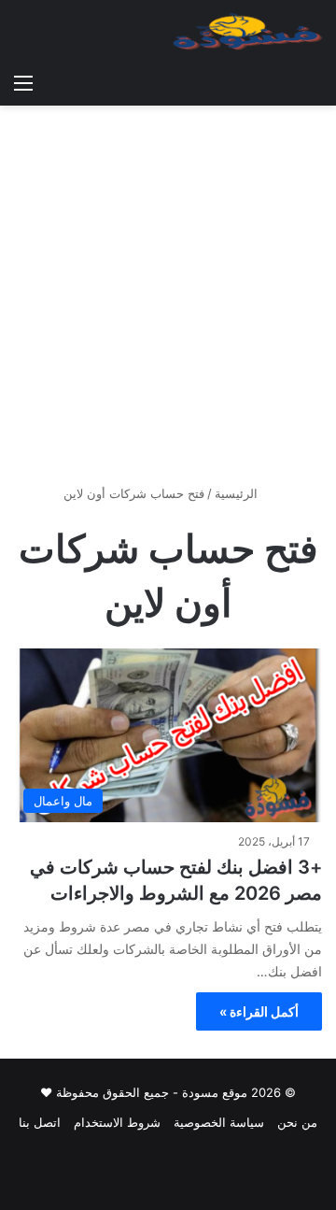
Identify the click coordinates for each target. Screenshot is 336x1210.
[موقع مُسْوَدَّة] (247, 31)
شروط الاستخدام (117, 1122)
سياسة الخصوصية (219, 1122)
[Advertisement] (168, 302)
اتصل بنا (40, 1122)
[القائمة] (23, 82)
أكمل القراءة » (259, 1011)
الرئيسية (238, 493)
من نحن (297, 1122)
